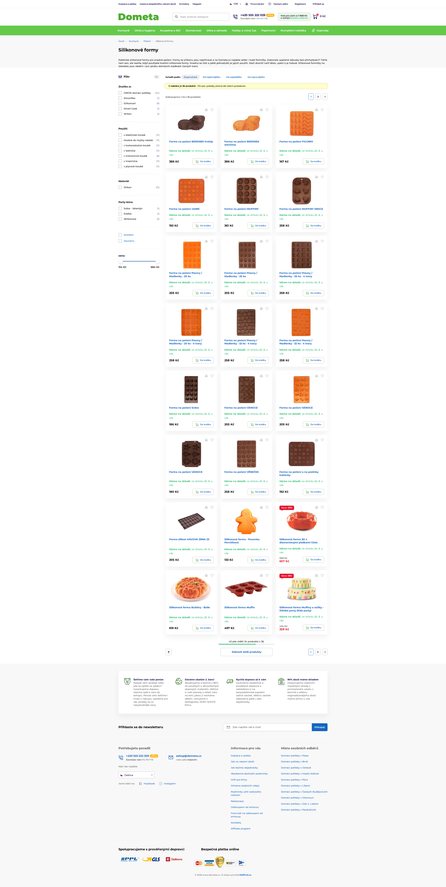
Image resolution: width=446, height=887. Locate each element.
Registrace (300, 4)
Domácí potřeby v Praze (295, 755)
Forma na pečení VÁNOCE (241, 407)
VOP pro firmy (239, 779)
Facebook (149, 783)
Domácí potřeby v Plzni (294, 779)
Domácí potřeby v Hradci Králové (300, 773)
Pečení (147, 41)
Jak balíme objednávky (244, 767)
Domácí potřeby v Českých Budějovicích (304, 791)
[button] (212, 109)
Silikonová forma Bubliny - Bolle (189, 607)
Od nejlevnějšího (211, 77)
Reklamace (237, 801)
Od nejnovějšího (256, 77)
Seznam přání (281, 4)
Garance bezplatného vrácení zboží (158, 4)
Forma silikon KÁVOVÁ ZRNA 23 (189, 539)
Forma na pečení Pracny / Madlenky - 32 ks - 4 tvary (240, 342)
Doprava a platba (127, 4)
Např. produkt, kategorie (194, 16)
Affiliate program (241, 828)
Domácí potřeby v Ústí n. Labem (299, 803)
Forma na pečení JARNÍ (184, 208)
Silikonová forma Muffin (239, 607)
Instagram (170, 783)
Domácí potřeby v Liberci (295, 785)
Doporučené (190, 77)
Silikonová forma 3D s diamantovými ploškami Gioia (298, 541)
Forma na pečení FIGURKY (296, 141)
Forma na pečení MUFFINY (241, 208)
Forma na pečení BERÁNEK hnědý (191, 141)
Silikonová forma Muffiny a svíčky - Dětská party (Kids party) (301, 609)
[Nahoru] (169, 652)
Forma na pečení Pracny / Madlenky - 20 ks (185, 274)
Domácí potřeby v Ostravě (296, 767)
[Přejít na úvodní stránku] (138, 16)
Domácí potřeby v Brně (294, 761)
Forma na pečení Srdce (184, 407)
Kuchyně (134, 41)
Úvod (121, 41)
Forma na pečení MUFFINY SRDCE (301, 208)
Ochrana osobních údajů (245, 785)
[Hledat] (176, 17)
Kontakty (184, 4)
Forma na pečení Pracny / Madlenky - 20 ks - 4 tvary (295, 274)
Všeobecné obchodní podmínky (249, 773)
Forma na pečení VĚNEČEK (241, 472)
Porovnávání (257, 4)
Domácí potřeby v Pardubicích (298, 809)
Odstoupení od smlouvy (245, 807)
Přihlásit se (318, 4)
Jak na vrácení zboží (242, 761)
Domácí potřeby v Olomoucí (297, 797)
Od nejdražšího (234, 77)
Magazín (197, 4)
